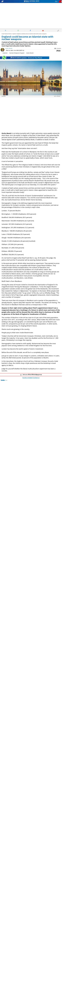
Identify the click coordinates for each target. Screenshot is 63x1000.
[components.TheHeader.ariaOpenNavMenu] (10, 1)
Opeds (14, 33)
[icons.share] (60, 1)
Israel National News (7, 33)
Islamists (5, 53)
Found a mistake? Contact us (30, 377)
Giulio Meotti (8, 48)
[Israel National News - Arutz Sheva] (31, 1)
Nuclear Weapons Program (16, 53)
